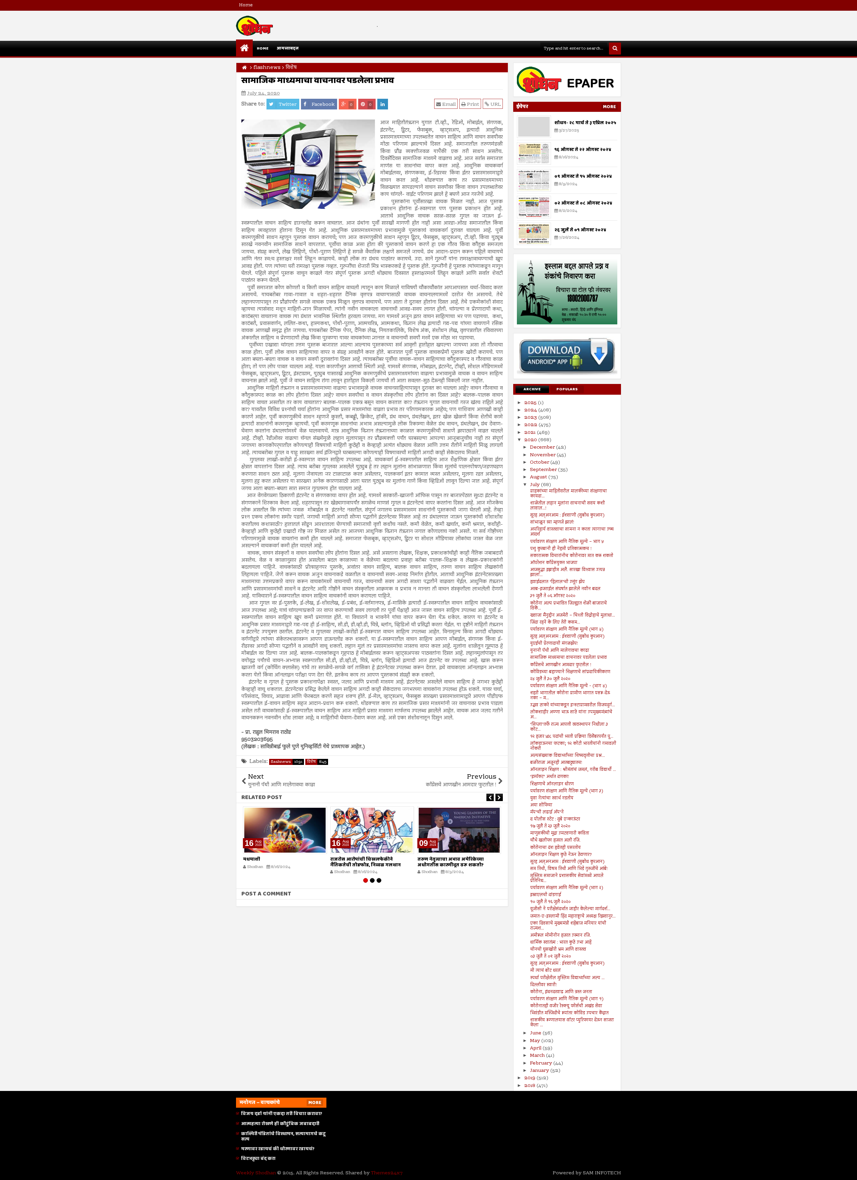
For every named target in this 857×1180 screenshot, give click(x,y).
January (540, 1071)
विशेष (316, 762)
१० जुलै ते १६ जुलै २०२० (550, 902)
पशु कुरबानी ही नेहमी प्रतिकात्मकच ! (561, 549)
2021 (530, 433)
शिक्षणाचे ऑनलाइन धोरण (552, 784)
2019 (530, 1078)
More (609, 106)
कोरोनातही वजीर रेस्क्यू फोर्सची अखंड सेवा (566, 1006)
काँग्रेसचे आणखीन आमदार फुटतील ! (560, 665)
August (539, 477)
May (535, 1041)
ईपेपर (522, 106)
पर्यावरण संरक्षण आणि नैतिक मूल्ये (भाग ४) (567, 629)
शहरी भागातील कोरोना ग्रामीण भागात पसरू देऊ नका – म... (570, 696)
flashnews (286, 762)
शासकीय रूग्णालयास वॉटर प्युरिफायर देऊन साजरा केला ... (572, 1023)
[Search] (615, 49)
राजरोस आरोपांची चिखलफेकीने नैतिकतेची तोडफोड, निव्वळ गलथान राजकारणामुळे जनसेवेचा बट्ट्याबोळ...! (367, 865)
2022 (531, 425)
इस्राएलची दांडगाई (545, 895)
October (540, 463)
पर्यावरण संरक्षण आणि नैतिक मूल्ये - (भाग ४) (568, 686)
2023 (531, 418)
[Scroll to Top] (847, 1170)
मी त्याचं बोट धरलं (545, 970)
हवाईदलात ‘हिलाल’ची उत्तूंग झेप (557, 582)
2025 (531, 403)
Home (246, 5)
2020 (531, 440)
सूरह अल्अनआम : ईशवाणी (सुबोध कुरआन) (567, 515)
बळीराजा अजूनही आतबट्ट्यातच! (556, 763)
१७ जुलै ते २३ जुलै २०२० (550, 826)
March (538, 1056)
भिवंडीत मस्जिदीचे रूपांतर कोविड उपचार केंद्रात (569, 1013)
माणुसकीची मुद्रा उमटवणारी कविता (559, 833)
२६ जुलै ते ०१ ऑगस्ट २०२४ (580, 230)
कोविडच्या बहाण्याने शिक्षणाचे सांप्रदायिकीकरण (570, 672)
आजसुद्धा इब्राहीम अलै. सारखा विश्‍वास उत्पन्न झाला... (567, 572)
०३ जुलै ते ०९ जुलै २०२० (550, 956)
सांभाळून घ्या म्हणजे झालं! (552, 522)
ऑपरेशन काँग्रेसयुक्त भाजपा (553, 563)
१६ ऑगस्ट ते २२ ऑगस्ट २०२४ (582, 149)
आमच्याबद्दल (288, 48)
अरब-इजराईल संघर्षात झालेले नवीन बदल (565, 589)
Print (472, 105)
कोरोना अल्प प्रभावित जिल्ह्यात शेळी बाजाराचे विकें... (568, 606)
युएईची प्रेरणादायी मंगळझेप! (554, 643)
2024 (531, 410)
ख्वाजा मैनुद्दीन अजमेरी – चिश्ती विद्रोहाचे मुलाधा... (572, 615)
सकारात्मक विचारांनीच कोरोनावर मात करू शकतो (571, 556)
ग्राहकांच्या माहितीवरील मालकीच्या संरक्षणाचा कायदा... (568, 494)
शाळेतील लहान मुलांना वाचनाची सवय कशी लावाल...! (567, 506)
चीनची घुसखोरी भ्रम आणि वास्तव (558, 949)
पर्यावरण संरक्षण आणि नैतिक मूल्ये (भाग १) (567, 999)
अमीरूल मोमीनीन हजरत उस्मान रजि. (560, 935)
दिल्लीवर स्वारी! (543, 985)
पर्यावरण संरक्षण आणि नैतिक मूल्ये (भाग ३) (566, 791)
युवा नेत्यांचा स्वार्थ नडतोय (551, 798)
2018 (530, 1086)
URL (495, 105)
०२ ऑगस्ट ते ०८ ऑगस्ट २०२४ (583, 203)
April (536, 1048)
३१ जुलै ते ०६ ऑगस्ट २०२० (552, 596)
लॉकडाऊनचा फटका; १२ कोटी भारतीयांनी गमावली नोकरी (573, 746)
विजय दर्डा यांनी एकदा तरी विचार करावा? (281, 1113)
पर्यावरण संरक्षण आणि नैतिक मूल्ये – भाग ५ (567, 542)
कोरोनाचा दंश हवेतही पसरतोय (555, 848)
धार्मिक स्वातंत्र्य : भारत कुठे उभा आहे (561, 942)
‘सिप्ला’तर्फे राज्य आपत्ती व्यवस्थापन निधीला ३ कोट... (569, 727)
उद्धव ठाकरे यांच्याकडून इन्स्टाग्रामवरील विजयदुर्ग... (572, 705)
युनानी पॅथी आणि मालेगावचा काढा (559, 650)
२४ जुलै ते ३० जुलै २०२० (550, 679)
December (543, 448)
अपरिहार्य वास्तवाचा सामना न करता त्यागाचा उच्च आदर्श (572, 532)
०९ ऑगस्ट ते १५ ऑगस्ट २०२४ (583, 176)
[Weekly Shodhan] (244, 48)
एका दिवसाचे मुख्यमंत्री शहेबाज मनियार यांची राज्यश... (568, 926)
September (544, 470)
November (543, 455)
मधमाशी (251, 859)
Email (448, 105)
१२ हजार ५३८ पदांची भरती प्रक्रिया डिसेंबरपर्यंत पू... (571, 736)
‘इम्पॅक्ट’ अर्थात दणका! (549, 777)
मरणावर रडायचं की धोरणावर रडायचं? (278, 1149)
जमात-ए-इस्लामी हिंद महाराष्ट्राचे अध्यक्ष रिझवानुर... (573, 916)
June (536, 1033)
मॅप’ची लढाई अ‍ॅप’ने (547, 812)
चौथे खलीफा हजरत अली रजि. (555, 840)
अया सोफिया (541, 805)
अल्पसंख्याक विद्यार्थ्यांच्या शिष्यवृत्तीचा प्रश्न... (567, 756)
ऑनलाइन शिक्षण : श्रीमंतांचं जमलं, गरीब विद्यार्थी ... (573, 770)
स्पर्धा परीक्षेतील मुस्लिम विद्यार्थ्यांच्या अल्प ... (567, 978)
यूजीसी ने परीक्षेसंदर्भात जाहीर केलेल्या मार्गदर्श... (570, 909)
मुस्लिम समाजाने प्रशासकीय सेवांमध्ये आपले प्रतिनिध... (567, 878)
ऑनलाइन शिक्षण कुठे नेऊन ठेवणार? (561, 855)
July (535, 485)
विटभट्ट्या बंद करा (258, 1158)
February (541, 1063)
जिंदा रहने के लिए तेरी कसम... (555, 622)
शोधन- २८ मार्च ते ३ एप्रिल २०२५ (585, 123)
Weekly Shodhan (256, 1173)
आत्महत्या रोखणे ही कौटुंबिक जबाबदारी (280, 1123)
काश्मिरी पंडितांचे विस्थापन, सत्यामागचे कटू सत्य (283, 1136)
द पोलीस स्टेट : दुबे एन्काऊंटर (555, 819)
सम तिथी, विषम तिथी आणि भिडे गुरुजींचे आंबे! (569, 869)
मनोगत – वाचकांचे (259, 1102)
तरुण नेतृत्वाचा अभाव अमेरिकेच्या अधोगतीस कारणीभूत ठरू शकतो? (450, 862)
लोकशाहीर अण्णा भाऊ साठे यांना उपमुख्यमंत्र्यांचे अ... (571, 715)
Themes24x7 (387, 1173)
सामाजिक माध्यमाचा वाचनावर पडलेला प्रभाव (568, 657)
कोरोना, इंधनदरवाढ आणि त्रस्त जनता (561, 992)
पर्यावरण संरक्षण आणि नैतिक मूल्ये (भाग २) (566, 888)
